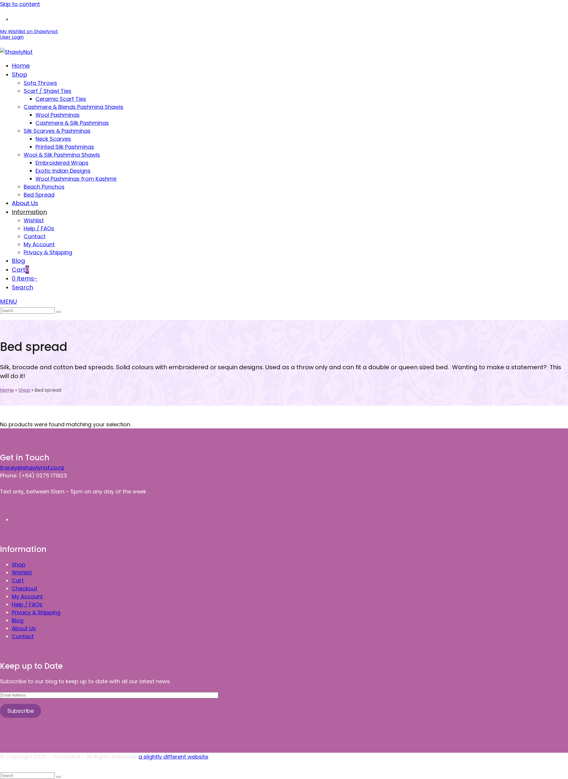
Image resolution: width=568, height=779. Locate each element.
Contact (23, 636)
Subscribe (20, 711)
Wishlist (22, 572)
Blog (17, 620)
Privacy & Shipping (36, 612)
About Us (24, 628)
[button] (20, 269)
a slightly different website (173, 756)
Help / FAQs (27, 604)
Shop (18, 564)
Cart (18, 580)
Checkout (24, 588)
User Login (12, 37)
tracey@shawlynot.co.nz (32, 467)
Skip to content (20, 4)
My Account (27, 596)
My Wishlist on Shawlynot (29, 31)
